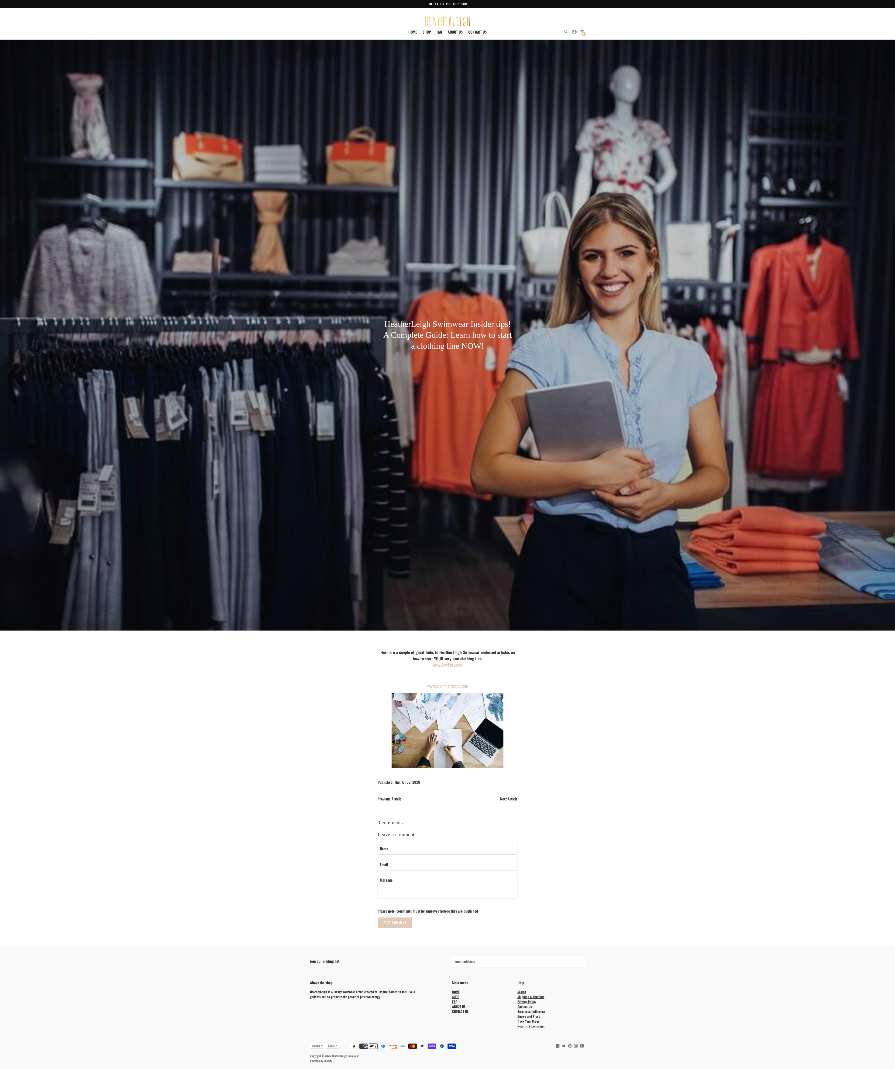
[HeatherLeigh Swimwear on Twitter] (564, 1045)
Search (521, 991)
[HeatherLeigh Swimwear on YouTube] (582, 1045)
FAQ (439, 32)
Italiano (316, 1046)
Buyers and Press (528, 1016)
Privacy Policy (526, 1001)
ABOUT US (455, 32)
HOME (412, 32)
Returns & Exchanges (531, 1026)
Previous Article (389, 799)
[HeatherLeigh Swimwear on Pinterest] (570, 1045)
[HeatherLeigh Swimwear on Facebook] (558, 1045)
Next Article (508, 799)
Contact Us (524, 1006)
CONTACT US (477, 32)
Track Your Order (528, 1021)
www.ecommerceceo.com (447, 686)
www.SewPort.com (448, 665)
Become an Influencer (531, 1011)
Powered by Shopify (321, 1061)
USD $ (331, 1046)
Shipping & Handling (530, 996)
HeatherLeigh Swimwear (345, 1056)
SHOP (427, 32)
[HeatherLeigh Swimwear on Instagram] (576, 1045)
